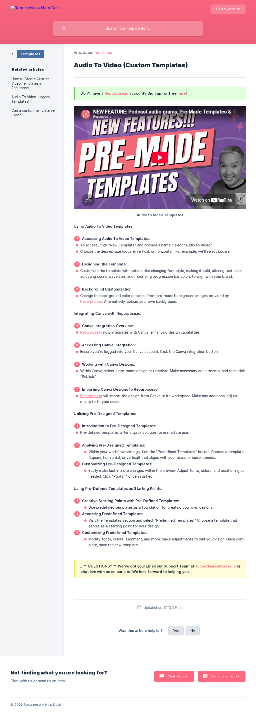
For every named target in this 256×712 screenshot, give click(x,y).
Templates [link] (103, 52)
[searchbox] (128, 28)
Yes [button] (176, 630)
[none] (35, 9)
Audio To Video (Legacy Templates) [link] (31, 99)
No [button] (192, 630)
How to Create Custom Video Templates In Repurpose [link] (31, 83)
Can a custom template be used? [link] (33, 112)
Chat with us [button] (178, 676)
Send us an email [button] (225, 676)
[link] (28, 53)
